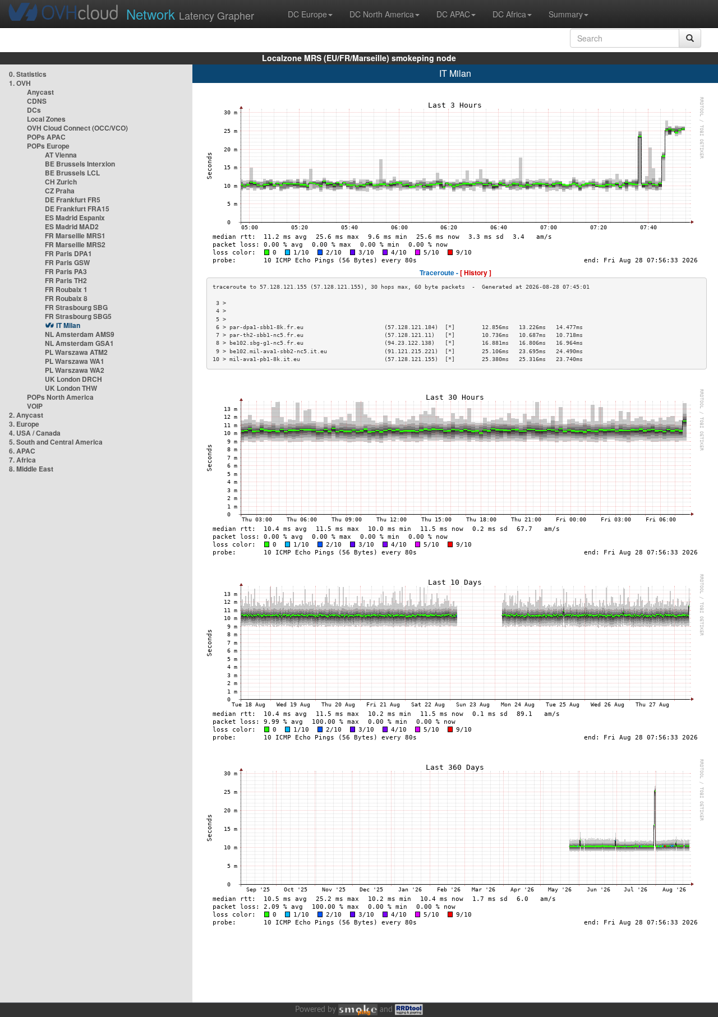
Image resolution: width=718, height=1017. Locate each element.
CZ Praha (60, 191)
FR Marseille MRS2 (75, 244)
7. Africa (22, 460)
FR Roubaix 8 (66, 298)
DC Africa (509, 14)
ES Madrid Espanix (75, 217)
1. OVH (20, 83)
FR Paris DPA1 (68, 253)
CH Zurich (61, 182)
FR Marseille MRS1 (75, 235)
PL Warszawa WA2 (74, 370)
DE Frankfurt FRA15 (77, 209)
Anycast (40, 92)
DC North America (381, 14)
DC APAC (453, 14)
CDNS (37, 101)
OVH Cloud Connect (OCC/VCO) (77, 128)
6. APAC (22, 451)
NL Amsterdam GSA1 (79, 343)
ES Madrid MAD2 (72, 226)
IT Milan (68, 325)
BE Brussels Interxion (80, 164)
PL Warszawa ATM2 (76, 352)
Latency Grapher (190, 14)
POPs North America (60, 397)
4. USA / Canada (35, 433)
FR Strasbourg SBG (76, 307)
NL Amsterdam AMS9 (79, 334)
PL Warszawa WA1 (74, 361)
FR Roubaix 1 (66, 289)
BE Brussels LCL (72, 173)
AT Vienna (61, 155)
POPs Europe (48, 146)
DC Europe (307, 14)
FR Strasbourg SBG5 (78, 316)
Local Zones (46, 119)
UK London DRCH (73, 379)
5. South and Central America (56, 442)
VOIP (35, 406)
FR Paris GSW (67, 262)
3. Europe (24, 424)
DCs (34, 110)
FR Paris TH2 (66, 280)
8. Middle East (31, 469)
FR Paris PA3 (66, 271)
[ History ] (475, 272)
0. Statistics (28, 74)
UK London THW (71, 388)
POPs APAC (46, 137)
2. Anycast (26, 415)
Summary (566, 14)
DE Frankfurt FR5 (72, 200)
